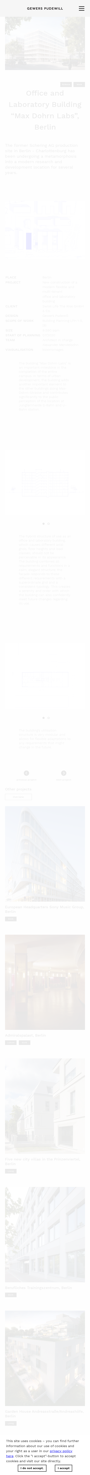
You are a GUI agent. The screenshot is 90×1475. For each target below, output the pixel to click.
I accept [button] (63, 1468)
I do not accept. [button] (32, 1468)
